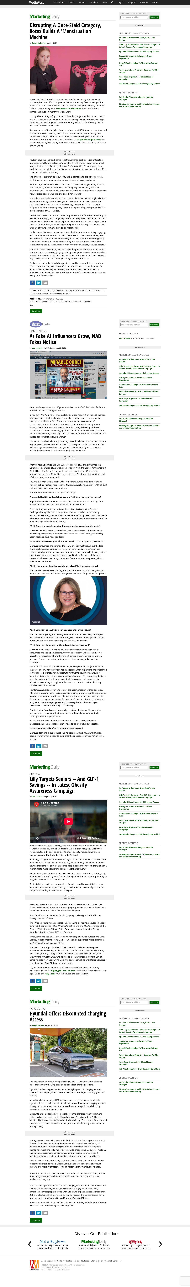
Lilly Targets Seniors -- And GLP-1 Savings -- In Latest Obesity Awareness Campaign (139, 45)
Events (72, 2)
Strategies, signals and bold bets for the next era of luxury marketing (139, 105)
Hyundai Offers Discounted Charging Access (139, 51)
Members (94, 2)
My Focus (50, 973)
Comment (35, 311)
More (104, 2)
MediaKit (60, 1261)
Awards (82, 2)
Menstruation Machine (69, 108)
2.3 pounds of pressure (88, 139)
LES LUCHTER (124, 338)
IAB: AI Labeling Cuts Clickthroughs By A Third (139, 84)
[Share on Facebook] (32, 283)
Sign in (121, 2)
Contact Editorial (72, 1261)
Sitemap (94, 1261)
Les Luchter (37, 348)
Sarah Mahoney (39, 43)
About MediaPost (48, 1261)
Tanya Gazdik (38, 1025)
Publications (59, 2)
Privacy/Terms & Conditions (110, 1261)
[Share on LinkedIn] (38, 283)
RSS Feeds (85, 1261)
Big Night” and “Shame (63, 970)
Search (112, 2)
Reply (32, 305)
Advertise (144, 2)
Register (132, 2)
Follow (155, 2)
